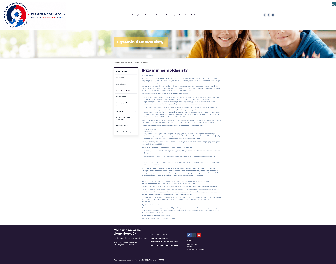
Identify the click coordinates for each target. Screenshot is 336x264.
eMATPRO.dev (162, 260)
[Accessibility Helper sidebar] (334, 4)
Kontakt (194, 15)
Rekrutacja (119, 111)
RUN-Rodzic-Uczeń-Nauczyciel (123, 118)
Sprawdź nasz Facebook (168, 245)
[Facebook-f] (264, 15)
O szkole (159, 15)
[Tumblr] (269, 15)
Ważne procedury (122, 125)
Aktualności (149, 15)
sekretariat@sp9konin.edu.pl (166, 241)
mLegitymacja (121, 96)
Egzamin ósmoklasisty (123, 90)
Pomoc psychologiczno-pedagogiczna (124, 104)
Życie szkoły (170, 15)
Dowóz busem (121, 84)
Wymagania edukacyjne (124, 132)
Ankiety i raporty (121, 71)
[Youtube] (273, 15)
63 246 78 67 (162, 235)
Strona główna (137, 15)
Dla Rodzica (183, 15)
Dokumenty (120, 78)
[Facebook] (189, 235)
